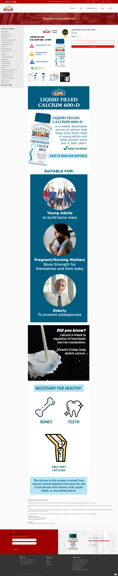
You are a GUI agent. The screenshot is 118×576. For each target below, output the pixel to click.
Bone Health (4, 38)
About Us (48, 561)
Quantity (73, 36)
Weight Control (5, 82)
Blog (102, 8)
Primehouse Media (40, 574)
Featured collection (6, 48)
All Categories (4, 31)
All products (49, 564)
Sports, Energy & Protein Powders (9, 69)
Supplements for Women (7, 76)
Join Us (48, 563)
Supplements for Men (6, 74)
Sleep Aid (3, 67)
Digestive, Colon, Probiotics (7, 44)
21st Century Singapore (26, 574)
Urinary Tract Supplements (7, 78)
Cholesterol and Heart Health (8, 40)
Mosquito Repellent (6, 61)
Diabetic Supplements (6, 42)
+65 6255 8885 (77, 566)
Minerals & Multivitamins (7, 57)
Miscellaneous (4, 59)
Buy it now (93, 46)
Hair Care (3, 52)
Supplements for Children (7, 72)
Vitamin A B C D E (5, 80)
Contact (110, 8)
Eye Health (3, 46)
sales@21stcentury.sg (79, 564)
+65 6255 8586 (77, 568)
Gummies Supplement (6, 50)
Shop (81, 8)
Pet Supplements (5, 65)
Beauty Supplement (6, 36)
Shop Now (93, 545)
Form (44, 546)
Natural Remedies (5, 63)
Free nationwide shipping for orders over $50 (59, 1)
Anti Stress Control (5, 33)
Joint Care (3, 55)
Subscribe (15, 549)
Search (48, 560)
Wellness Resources (92, 8)
